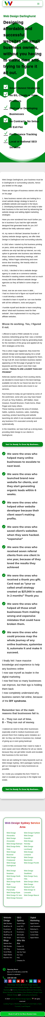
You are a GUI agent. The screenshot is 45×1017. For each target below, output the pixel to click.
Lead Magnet (25, 1006)
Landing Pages (8, 1004)
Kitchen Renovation (19, 990)
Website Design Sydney (30, 985)
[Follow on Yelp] (39, 981)
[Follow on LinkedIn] (14, 981)
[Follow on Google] (35, 981)
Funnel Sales (32, 1004)
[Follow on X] (26, 981)
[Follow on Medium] (31, 981)
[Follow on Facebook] (5, 981)
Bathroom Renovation (34, 990)
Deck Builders (27, 992)
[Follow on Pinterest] (22, 981)
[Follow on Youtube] (18, 981)
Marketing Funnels (21, 1004)
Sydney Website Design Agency (20, 999)
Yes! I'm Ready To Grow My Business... (22, 444)
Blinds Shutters (8, 992)
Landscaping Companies (29, 995)
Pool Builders (18, 992)
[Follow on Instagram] (10, 981)
